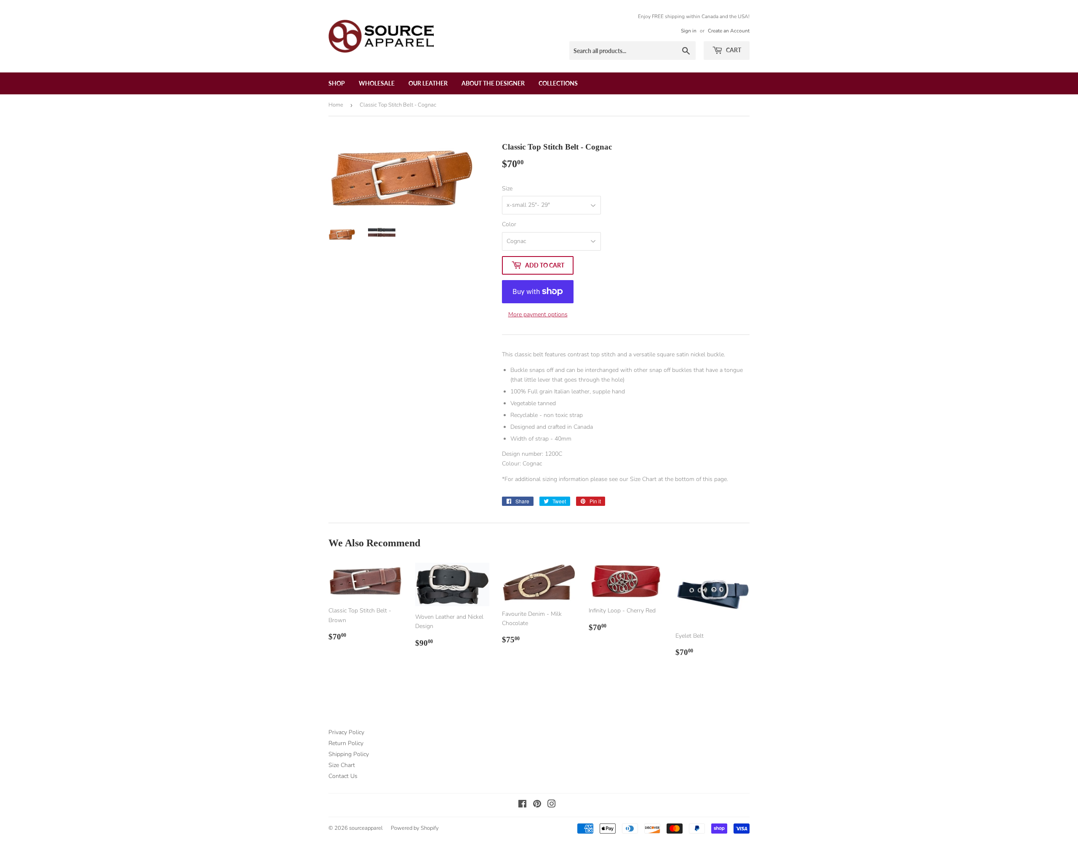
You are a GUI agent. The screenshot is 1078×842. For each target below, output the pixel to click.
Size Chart (341, 765)
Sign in (688, 30)
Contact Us (343, 776)
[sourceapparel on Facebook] (522, 805)
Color (509, 224)
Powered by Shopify (415, 828)
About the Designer (493, 83)
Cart (733, 49)
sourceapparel (366, 828)
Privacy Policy (346, 732)
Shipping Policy (348, 754)
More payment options (538, 314)
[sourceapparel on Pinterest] (537, 805)
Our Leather (428, 83)
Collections (558, 83)
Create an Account (729, 30)
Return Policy (345, 743)
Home (335, 105)
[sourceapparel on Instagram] (551, 805)
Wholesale (377, 83)
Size (507, 188)
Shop (336, 83)
